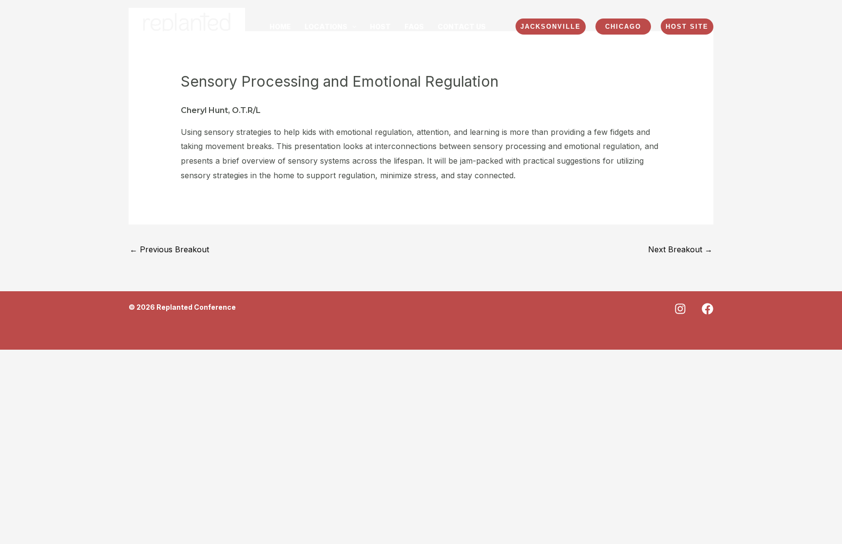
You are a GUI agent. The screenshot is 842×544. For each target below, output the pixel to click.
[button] (330, 27)
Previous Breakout (169, 249)
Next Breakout (680, 249)
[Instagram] (680, 309)
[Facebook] (707, 309)
